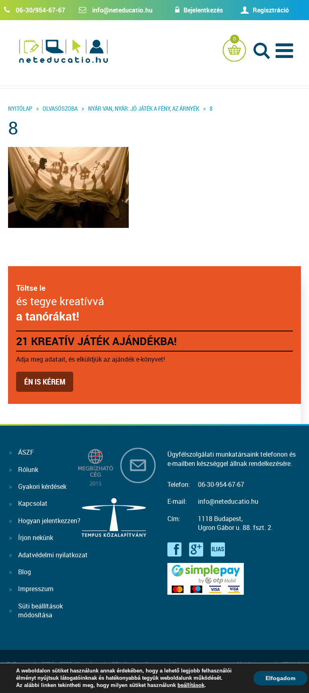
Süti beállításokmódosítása (40, 610)
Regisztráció (271, 10)
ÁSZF (26, 452)
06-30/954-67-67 (40, 10)
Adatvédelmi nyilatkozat (53, 554)
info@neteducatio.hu (122, 10)
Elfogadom (280, 678)
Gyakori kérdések (42, 486)
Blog (24, 571)
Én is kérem (44, 381)
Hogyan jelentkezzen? (49, 520)
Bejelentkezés (203, 10)
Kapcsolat (32, 503)
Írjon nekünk (35, 537)
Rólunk (28, 469)
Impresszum (36, 588)
